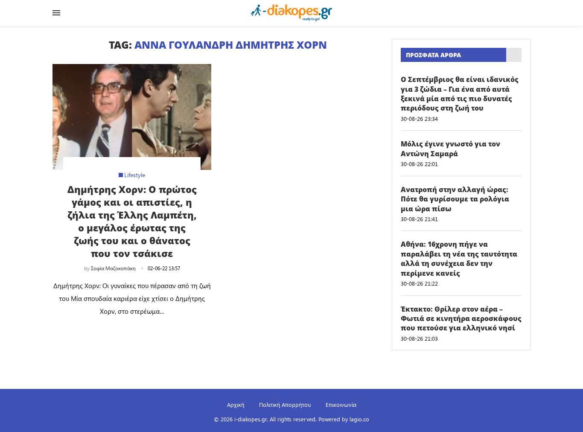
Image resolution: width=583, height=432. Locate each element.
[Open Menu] (56, 13)
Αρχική (235, 404)
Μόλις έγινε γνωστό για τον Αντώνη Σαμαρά (450, 148)
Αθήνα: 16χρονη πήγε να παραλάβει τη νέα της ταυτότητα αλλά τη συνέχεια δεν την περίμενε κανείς (459, 258)
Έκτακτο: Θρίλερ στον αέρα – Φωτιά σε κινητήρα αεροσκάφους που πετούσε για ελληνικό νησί (461, 318)
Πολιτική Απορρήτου (285, 404)
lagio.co (359, 419)
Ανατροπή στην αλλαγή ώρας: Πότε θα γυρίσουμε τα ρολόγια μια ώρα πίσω (455, 199)
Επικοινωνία (341, 404)
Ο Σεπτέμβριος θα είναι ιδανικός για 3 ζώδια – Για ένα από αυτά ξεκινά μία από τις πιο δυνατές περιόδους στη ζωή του (460, 94)
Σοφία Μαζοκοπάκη (113, 268)
